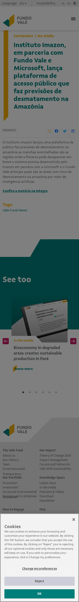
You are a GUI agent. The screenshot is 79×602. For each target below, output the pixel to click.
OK (39, 594)
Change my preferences (39, 569)
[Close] (74, 519)
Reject (39, 581)
